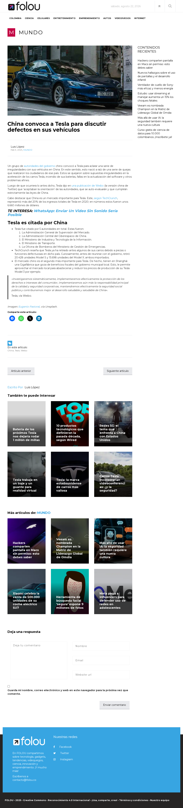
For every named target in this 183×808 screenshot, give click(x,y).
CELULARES (43, 18)
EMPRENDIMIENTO (89, 18)
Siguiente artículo (118, 371)
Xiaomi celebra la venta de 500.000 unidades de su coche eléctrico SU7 (26, 600)
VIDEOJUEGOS (123, 18)
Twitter (64, 753)
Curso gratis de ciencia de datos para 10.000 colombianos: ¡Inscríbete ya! (155, 133)
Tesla (17, 350)
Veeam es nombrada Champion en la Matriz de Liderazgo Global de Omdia (69, 548)
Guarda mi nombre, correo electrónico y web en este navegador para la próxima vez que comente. (68, 692)
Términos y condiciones (133, 800)
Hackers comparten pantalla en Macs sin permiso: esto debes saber (26, 550)
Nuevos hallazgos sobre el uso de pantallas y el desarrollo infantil (156, 76)
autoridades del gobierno (39, 166)
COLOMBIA (15, 18)
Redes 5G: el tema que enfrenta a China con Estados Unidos (112, 433)
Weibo (24, 350)
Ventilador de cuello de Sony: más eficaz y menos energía (156, 86)
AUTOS (107, 18)
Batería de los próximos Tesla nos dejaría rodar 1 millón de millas (26, 435)
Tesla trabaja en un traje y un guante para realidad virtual (25, 485)
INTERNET (140, 18)
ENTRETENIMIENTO (64, 18)
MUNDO (31, 32)
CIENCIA (29, 18)
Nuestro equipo (159, 800)
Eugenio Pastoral (29, 306)
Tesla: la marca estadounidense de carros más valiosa (68, 485)
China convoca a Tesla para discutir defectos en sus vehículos (57, 127)
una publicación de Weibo (88, 185)
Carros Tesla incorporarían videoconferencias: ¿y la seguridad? (112, 483)
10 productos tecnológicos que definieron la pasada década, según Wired (69, 433)
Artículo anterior (21, 371)
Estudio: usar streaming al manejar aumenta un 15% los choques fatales (155, 97)
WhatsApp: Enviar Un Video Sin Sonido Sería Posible (62, 213)
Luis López (17, 146)
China (11, 350)
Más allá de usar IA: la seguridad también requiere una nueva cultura (113, 550)
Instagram (66, 759)
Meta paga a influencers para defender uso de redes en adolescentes (113, 600)
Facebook (65, 746)
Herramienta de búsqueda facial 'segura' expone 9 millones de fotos (69, 602)
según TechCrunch (105, 198)
